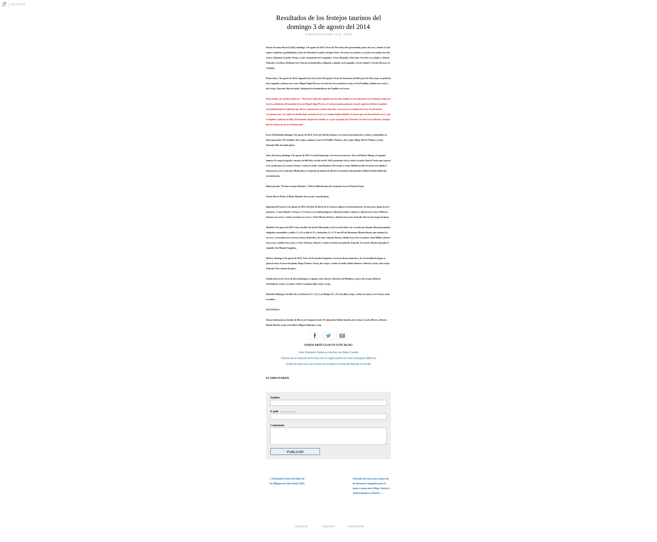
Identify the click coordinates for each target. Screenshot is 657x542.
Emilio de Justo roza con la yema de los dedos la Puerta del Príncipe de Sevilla (328, 363)
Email (342, 335)
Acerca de (301, 526)
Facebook (314, 335)
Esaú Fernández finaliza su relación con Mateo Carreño (328, 352)
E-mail (283, 411)
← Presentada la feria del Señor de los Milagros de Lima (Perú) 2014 (286, 481)
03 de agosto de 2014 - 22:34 (323, 34)
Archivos (328, 526)
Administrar (356, 526)
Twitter (328, 335)
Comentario (277, 425)
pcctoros (17, 4)
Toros (347, 34)
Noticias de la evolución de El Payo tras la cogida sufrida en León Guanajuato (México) (328, 358)
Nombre (275, 397)
